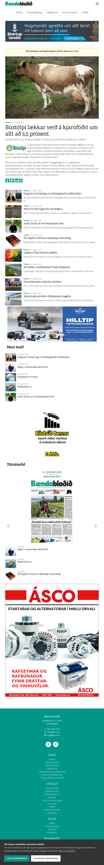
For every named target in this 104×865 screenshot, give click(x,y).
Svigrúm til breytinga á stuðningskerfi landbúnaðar (52, 193)
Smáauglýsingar (52, 826)
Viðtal (85, 12)
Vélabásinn (52, 813)
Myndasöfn (52, 832)
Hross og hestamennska (52, 775)
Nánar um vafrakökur (67, 851)
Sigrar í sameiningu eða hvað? (32, 367)
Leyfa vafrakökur (17, 858)
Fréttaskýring (34, 12)
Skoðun (52, 759)
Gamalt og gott (52, 762)
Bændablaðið (52, 838)
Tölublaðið (16, 464)
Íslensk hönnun (52, 788)
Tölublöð (52, 829)
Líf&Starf (52, 783)
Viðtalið (52, 807)
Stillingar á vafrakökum (46, 858)
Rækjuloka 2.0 (24, 386)
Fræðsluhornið (52, 765)
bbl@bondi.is (53, 732)
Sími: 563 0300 (53, 729)
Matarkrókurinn (52, 791)
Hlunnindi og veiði (52, 810)
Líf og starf (52, 804)
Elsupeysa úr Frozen (27, 376)
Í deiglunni (52, 12)
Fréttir (19, 12)
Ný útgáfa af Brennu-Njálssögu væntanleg (47, 238)
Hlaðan (52, 823)
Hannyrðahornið (52, 794)
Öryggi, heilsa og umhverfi (52, 778)
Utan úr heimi (69, 12)
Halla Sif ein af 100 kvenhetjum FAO (44, 223)
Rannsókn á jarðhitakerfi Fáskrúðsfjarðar (47, 267)
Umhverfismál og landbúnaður (52, 772)
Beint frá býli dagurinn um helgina (43, 209)
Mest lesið (15, 347)
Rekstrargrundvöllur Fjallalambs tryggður (47, 296)
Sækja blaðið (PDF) (52, 476)
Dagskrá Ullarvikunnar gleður (40, 252)
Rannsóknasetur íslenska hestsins (42, 281)
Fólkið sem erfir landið (52, 800)
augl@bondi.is (53, 735)
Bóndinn (52, 797)
